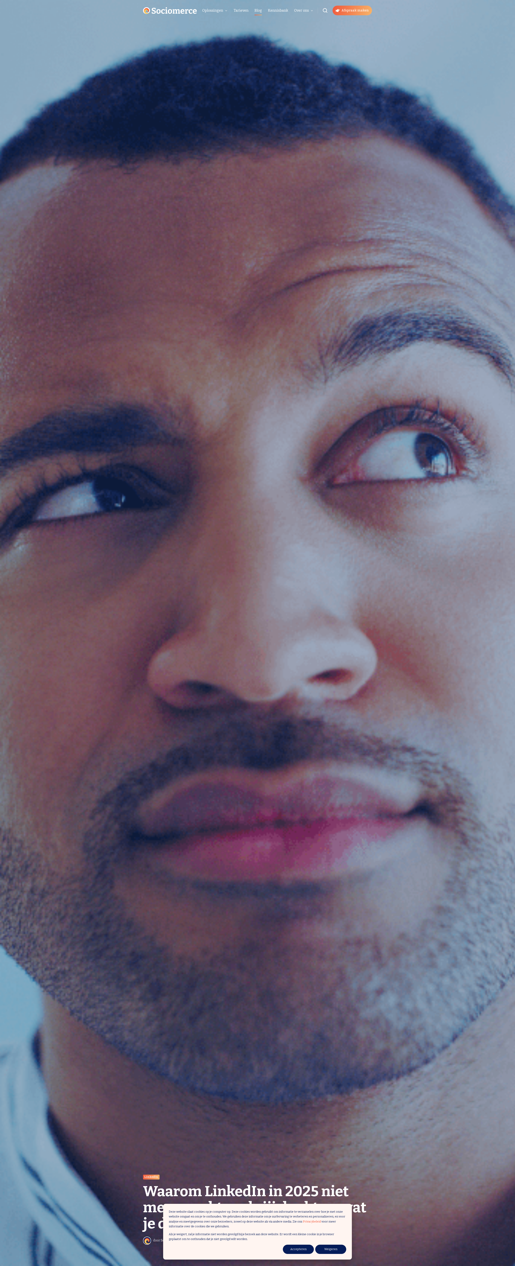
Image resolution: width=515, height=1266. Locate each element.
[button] (325, 10)
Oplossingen (212, 10)
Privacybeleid (312, 1221)
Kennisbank (278, 10)
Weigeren (330, 1249)
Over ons (301, 10)
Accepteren (298, 1249)
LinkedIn (151, 1177)
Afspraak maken (355, 10)
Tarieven (241, 10)
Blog (258, 10)
